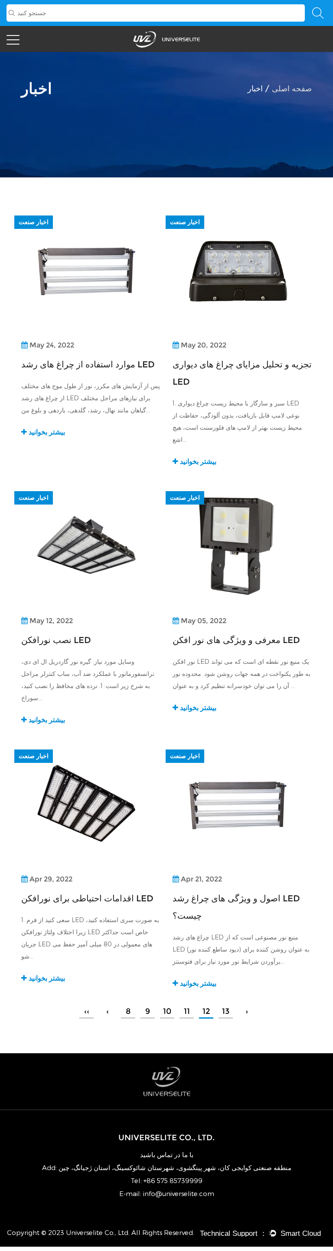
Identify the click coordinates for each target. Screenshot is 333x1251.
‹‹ (86, 1011)
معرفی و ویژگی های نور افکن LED (236, 640)
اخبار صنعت (34, 222)
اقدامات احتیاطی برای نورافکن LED (87, 898)
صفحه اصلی (292, 88)
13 (225, 1011)
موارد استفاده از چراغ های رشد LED (88, 364)
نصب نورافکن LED (56, 640)
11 (187, 1011)
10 (167, 1011)
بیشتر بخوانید (46, 432)
